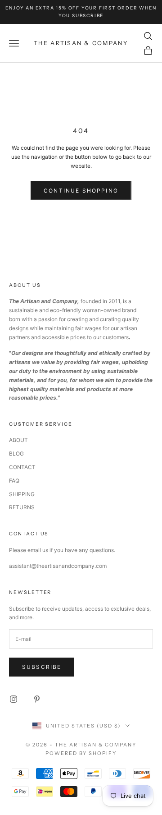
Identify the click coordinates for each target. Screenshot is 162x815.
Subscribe (41, 666)
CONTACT (22, 467)
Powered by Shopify (81, 753)
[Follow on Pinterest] (36, 699)
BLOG (16, 453)
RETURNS (22, 507)
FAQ (14, 480)
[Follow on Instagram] (13, 699)
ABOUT (18, 440)
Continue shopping (81, 190)
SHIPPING (22, 494)
